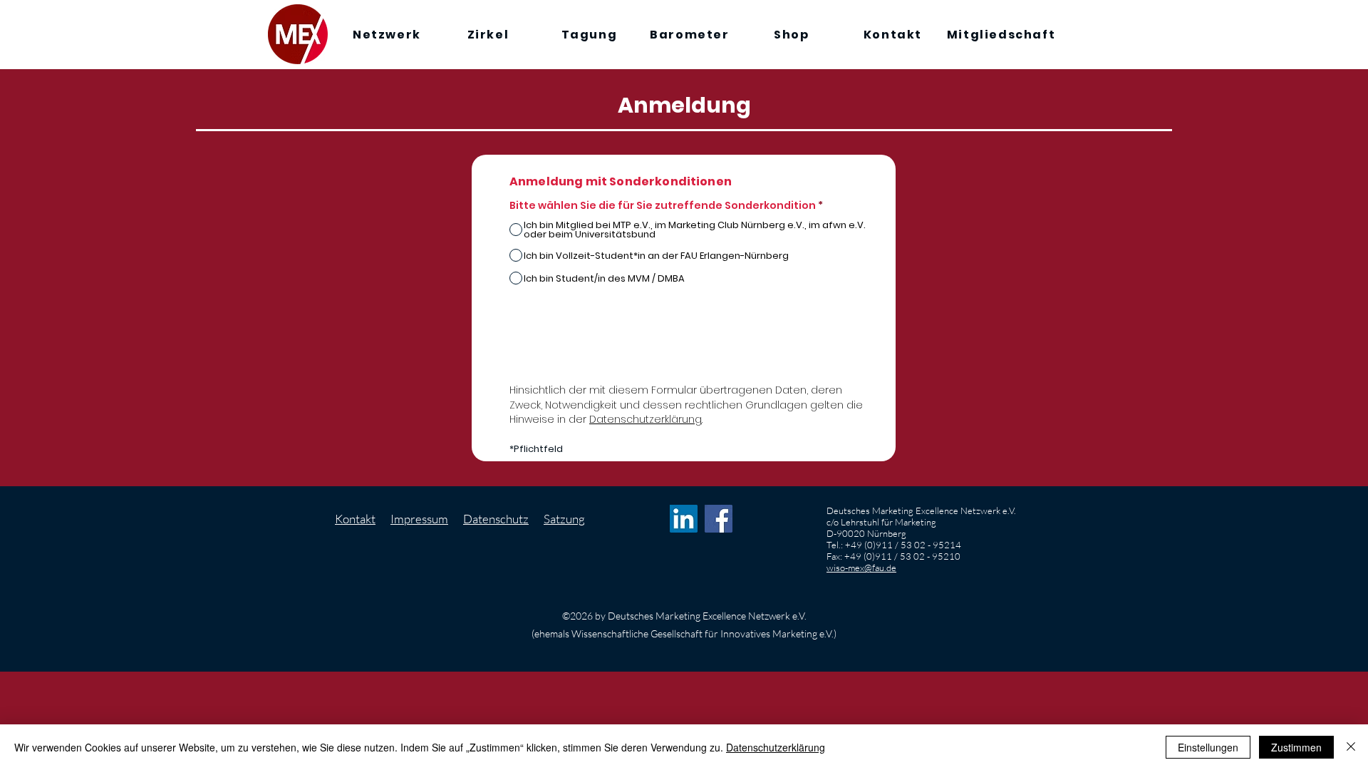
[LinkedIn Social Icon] (684, 519)
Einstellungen (1208, 747)
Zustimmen (1296, 747)
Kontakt (355, 518)
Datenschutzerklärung (645, 419)
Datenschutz (496, 518)
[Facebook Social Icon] (718, 519)
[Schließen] (1350, 747)
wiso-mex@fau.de (861, 567)
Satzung (564, 518)
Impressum (419, 518)
